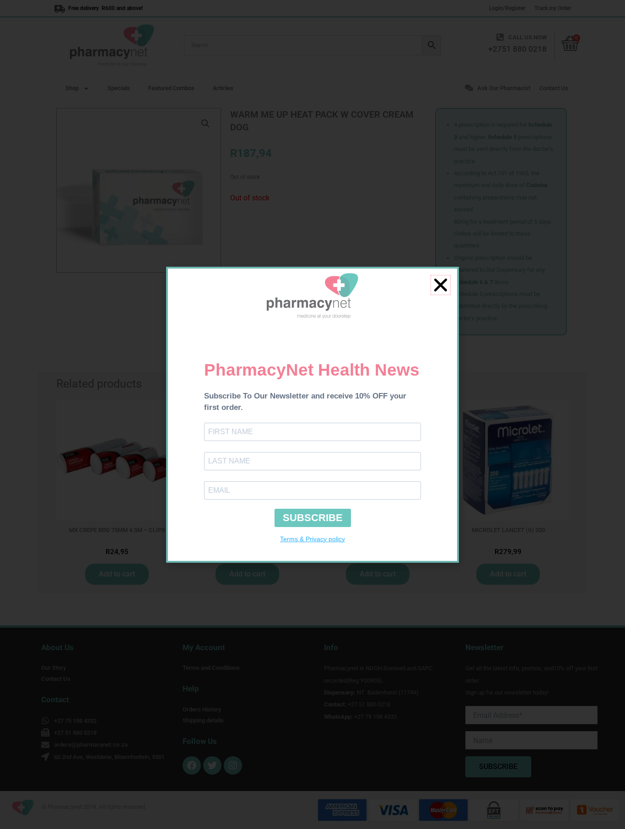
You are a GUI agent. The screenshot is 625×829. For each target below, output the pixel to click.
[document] (312, 414)
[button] (440, 285)
